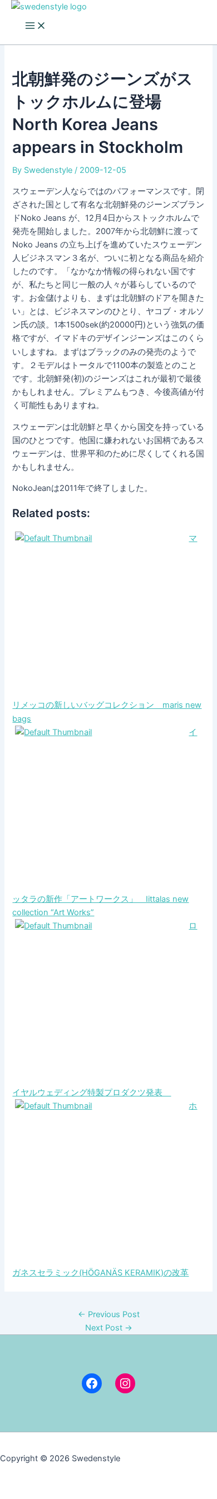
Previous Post (109, 1314)
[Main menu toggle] (35, 26)
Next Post (108, 1328)
